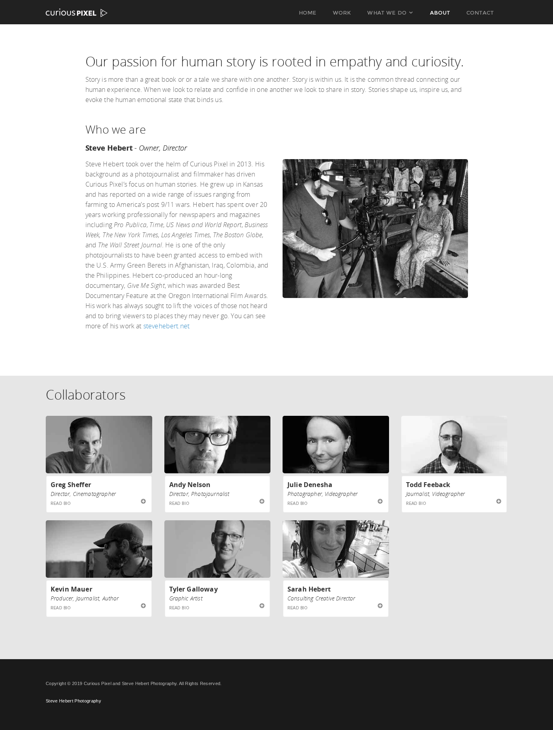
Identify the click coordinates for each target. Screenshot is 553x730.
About (440, 12)
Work (342, 12)
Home (308, 12)
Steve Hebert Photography (73, 700)
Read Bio (61, 503)
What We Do (386, 12)
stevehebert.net (166, 325)
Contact (480, 12)
